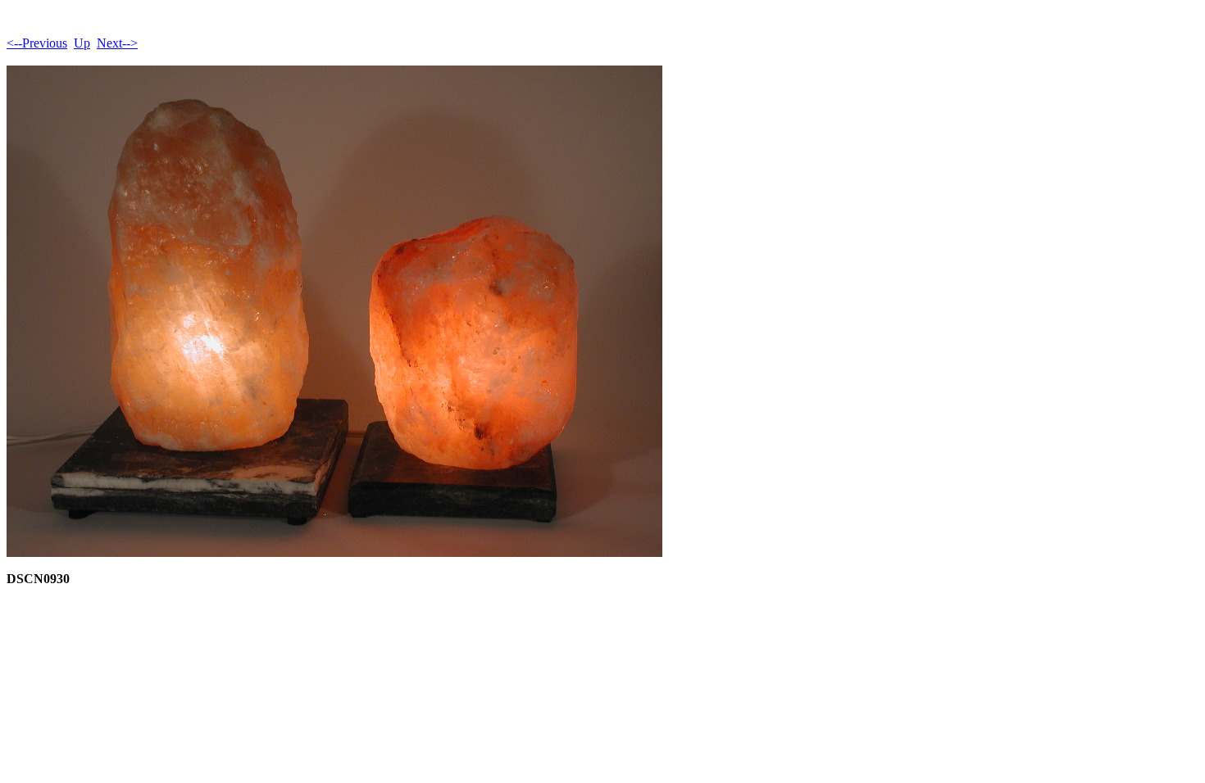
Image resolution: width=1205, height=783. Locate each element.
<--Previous (37, 43)
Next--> (117, 43)
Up (82, 43)
